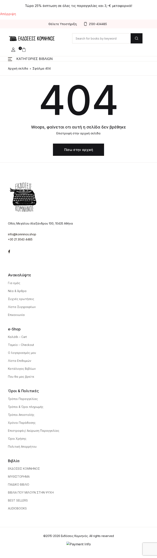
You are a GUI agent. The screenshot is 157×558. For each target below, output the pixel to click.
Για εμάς (14, 283)
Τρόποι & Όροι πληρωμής (25, 407)
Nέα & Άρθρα (17, 291)
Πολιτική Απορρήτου (22, 446)
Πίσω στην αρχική (78, 150)
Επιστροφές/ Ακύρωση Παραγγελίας (33, 430)
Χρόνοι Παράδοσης (22, 422)
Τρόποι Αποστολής (21, 414)
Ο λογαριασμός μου (22, 352)
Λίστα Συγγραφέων (22, 307)
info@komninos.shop (22, 234)
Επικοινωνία (16, 315)
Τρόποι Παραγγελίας (23, 399)
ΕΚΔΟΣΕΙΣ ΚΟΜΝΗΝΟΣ (24, 468)
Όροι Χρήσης (17, 438)
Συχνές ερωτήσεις (21, 299)
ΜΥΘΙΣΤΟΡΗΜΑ (19, 476)
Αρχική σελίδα (18, 68)
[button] (13, 49)
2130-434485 (98, 24)
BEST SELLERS (18, 500)
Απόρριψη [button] (8, 14)
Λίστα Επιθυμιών (19, 360)
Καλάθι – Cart (17, 337)
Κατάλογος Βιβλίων (22, 368)
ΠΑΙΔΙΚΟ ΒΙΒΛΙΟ (18, 484)
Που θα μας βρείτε (21, 376)
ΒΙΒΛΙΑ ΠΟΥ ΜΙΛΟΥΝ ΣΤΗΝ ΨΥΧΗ (31, 492)
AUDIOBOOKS (17, 508)
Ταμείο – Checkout (21, 345)
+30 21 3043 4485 (20, 239)
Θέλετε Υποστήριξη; (62, 24)
